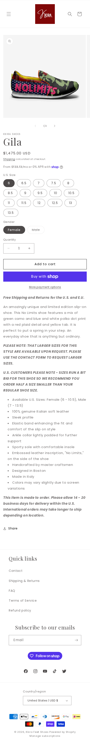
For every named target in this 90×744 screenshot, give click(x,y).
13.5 (11, 213)
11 (9, 203)
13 (70, 203)
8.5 (10, 193)
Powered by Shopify (62, 732)
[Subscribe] (76, 640)
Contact (15, 571)
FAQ (12, 590)
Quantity (9, 240)
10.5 (71, 193)
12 (39, 203)
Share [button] (13, 528)
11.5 (23, 203)
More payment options (45, 287)
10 (55, 193)
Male (38, 230)
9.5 (40, 193)
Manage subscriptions (45, 736)
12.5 (55, 203)
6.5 (23, 183)
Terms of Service (23, 600)
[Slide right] (54, 126)
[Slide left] (35, 126)
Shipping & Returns (24, 581)
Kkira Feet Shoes (37, 732)
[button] (9, 14)
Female (14, 230)
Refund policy (20, 610)
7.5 (53, 183)
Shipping (9, 159)
